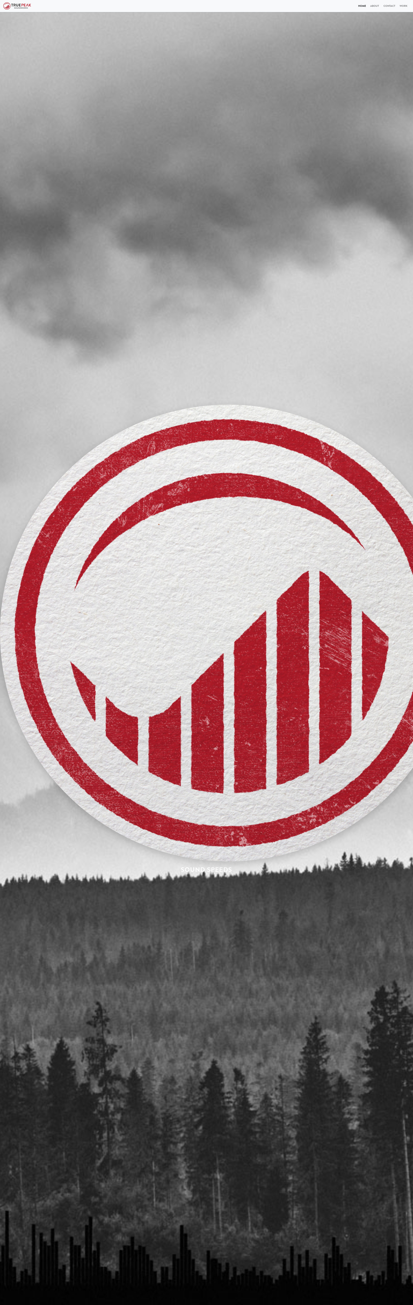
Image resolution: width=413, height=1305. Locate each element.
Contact (389, 6)
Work (403, 6)
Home (362, 6)
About (374, 6)
